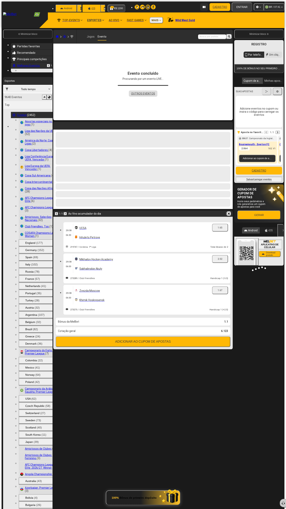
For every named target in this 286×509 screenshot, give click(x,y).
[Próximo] (65, 213)
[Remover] (228, 213)
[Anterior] (48, 65)
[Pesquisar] (229, 36)
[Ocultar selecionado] (44, 121)
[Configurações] (258, 7)
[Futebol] (64, 36)
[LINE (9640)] (57, 36)
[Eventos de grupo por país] (49, 121)
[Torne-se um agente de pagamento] (204, 7)
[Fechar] (280, 230)
